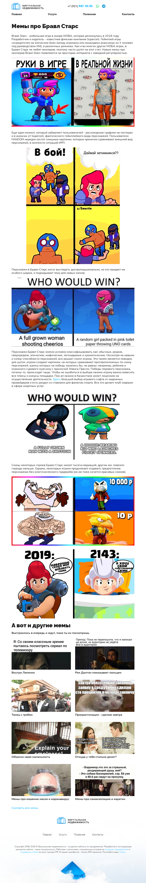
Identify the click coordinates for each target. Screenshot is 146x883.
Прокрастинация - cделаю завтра (98, 715)
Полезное (89, 14)
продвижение (121, 849)
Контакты (128, 14)
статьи (122, 852)
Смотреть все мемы (25, 808)
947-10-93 (80, 6)
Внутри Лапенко (23, 672)
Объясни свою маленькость (31, 757)
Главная (17, 14)
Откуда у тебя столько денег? (95, 757)
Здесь (57, 379)
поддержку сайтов (29, 852)
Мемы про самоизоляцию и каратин (100, 799)
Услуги (52, 14)
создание (109, 849)
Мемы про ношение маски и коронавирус (40, 799)
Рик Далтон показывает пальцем (98, 672)
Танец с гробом (22, 715)
